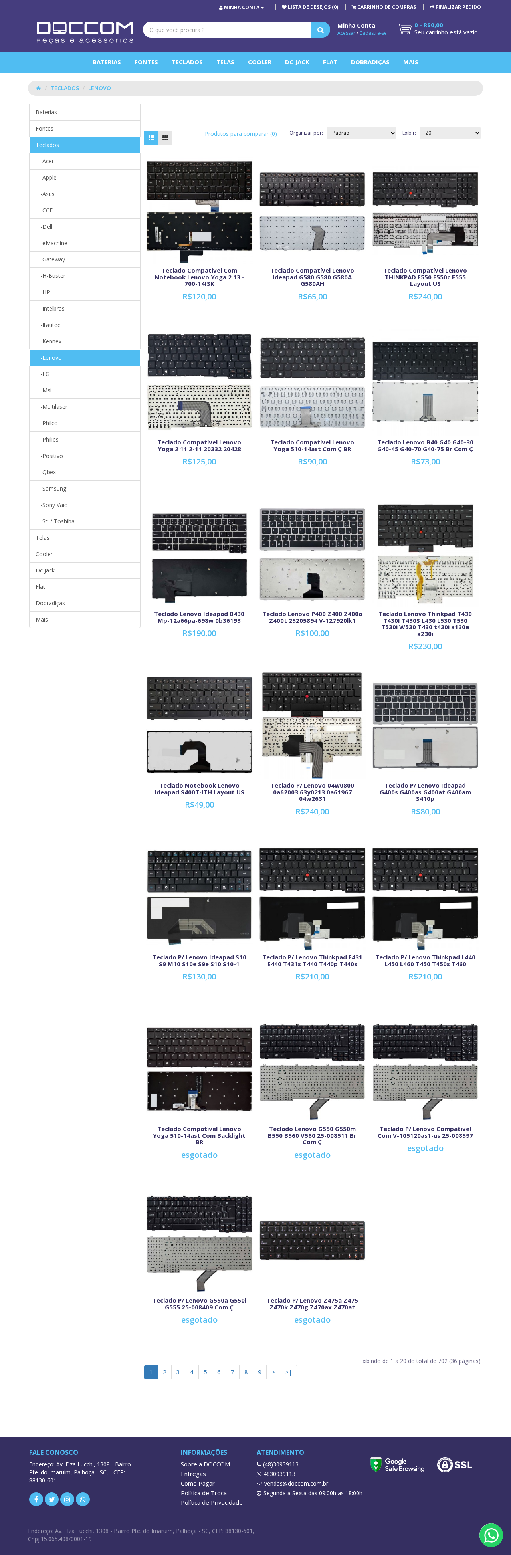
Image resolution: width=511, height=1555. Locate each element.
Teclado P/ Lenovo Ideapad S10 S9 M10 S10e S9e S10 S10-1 (199, 960)
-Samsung (51, 488)
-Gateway (50, 259)
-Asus (45, 194)
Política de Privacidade (212, 1502)
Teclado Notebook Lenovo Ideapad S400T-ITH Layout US (199, 788)
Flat (330, 62)
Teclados (187, 62)
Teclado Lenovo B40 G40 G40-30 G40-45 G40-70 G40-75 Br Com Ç (425, 445)
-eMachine (51, 243)
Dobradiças (370, 62)
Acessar (346, 33)
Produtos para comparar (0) (241, 133)
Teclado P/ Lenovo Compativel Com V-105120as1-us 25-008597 (425, 1132)
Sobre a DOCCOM (205, 1464)
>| (288, 1372)
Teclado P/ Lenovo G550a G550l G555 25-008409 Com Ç (199, 1303)
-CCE (44, 210)
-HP (43, 292)
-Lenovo (49, 357)
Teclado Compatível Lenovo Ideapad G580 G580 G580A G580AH (312, 276)
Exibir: (409, 132)
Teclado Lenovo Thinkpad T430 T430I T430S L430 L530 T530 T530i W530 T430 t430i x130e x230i (425, 624)
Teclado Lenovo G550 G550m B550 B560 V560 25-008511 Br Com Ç (312, 1135)
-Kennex (48, 341)
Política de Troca (204, 1493)
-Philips (47, 439)
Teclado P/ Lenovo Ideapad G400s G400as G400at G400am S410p (425, 791)
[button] (384, 7)
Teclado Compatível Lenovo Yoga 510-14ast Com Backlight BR (199, 1135)
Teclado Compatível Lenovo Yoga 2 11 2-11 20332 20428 (199, 445)
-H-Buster (50, 275)
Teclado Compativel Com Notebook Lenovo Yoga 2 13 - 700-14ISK (199, 276)
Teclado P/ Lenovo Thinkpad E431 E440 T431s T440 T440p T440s (312, 960)
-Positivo (49, 456)
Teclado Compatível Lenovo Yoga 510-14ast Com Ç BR (312, 445)
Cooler (259, 62)
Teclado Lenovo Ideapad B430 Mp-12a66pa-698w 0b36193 (199, 617)
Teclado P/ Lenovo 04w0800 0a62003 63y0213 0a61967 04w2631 (312, 791)
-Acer (45, 161)
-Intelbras (50, 308)
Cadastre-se (373, 33)
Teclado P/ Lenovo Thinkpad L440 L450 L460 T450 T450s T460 (425, 960)
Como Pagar (198, 1483)
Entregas (193, 1474)
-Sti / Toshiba (55, 521)
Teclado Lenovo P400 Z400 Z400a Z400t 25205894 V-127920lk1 (312, 617)
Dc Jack (297, 62)
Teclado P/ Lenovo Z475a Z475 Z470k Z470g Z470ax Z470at (312, 1303)
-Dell (44, 226)
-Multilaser (51, 406)
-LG (43, 374)
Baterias (107, 62)
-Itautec (48, 325)
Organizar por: (306, 132)
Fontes (146, 62)
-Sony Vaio (52, 505)
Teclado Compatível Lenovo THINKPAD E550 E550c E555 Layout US (425, 276)
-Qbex (46, 472)
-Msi (43, 390)
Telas (225, 62)
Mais (410, 62)
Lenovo (99, 88)
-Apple (46, 177)
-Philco (47, 423)
